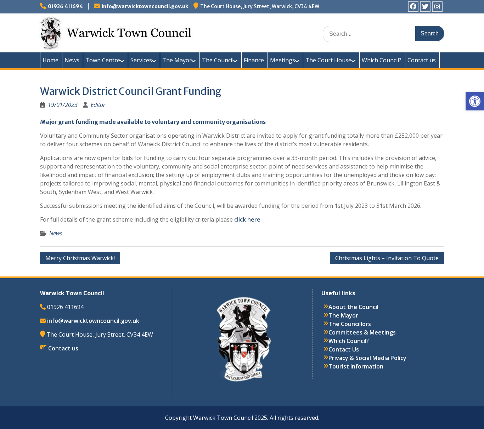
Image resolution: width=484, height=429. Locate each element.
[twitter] (425, 6)
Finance (254, 60)
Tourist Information (355, 366)
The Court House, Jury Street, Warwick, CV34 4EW (259, 6)
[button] (475, 101)
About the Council (353, 307)
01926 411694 (65, 6)
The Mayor (177, 60)
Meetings (282, 60)
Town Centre (102, 60)
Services (141, 60)
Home (50, 60)
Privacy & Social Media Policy (367, 358)
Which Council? (381, 60)
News (71, 60)
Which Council (347, 341)
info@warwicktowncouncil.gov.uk (145, 6)
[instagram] (437, 6)
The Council (217, 60)
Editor (98, 105)
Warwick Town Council (167, 32)
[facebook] (413, 6)
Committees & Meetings (362, 332)
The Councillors (349, 324)
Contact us (421, 60)
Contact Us (343, 349)
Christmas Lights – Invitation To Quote (387, 258)
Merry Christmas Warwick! (80, 258)
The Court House (328, 60)
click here (247, 219)
